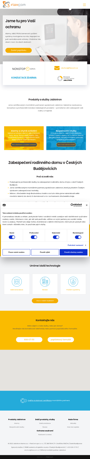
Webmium (49, 457)
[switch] (34, 237)
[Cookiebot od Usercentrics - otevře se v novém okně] (72, 205)
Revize (45, 427)
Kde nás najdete (73, 427)
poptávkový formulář (61, 339)
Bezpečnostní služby (17, 427)
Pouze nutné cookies (16, 252)
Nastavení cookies (45, 435)
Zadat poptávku (18, 50)
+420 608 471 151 (72, 447)
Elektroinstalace (45, 423)
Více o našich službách (45, 301)
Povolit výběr (45, 252)
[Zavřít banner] (86, 205)
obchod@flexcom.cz (31, 450)
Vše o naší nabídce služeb (66, 145)
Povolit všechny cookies (73, 252)
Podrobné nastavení (75, 245)
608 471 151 (29, 339)
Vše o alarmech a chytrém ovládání (24, 145)
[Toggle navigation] (84, 4)
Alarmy (16, 423)
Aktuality (73, 423)
